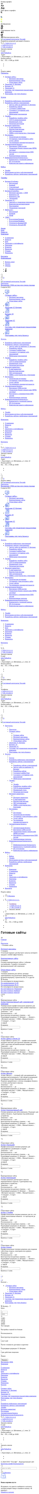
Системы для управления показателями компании (18, 1396)
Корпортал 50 (14, 195)
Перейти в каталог (7, 1492)
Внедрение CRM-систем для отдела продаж (18, 285)
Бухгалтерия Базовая (16, 219)
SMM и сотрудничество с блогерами (22, 133)
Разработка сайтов (15, 106)
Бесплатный (13, 183)
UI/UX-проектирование (17, 120)
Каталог (4, 1385)
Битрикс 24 (9, 86)
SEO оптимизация (15, 131)
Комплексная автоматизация (19, 204)
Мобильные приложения (18, 114)
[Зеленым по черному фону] (1, 22)
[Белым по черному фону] (1, 15)
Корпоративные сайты (17, 80)
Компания (5, 234)
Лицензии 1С (10, 88)
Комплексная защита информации (21, 163)
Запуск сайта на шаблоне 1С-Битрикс (22, 105)
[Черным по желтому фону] (1, 20)
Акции (3, 228)
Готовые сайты (10, 77)
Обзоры (8, 266)
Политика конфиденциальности (12, 1464)
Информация (6, 258)
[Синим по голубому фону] (1, 17)
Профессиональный (16, 189)
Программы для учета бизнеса (15, 94)
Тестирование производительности (21, 142)
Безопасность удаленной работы (20, 159)
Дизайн (8, 116)
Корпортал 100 (14, 196)
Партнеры (8, 245)
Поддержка (9, 135)
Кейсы (3, 167)
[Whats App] (6, 271)
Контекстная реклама (16, 129)
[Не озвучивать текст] (2, 35)
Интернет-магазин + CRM (18, 193)
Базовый (12, 185)
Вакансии (8, 249)
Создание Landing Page (17, 108)
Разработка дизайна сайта (18, 118)
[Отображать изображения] (2, 26)
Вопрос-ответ (10, 262)
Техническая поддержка (17, 137)
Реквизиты (9, 253)
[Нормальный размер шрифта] (2, 6)
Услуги (3, 97)
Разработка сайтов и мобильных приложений (21, 174)
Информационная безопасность (16, 158)
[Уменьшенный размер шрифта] (2, 4)
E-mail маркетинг (15, 127)
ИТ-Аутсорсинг (14, 161)
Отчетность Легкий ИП (17, 225)
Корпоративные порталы (18, 156)
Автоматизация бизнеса (13, 144)
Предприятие (14, 206)
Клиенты (8, 247)
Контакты (4, 256)
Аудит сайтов (14, 141)
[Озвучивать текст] (2, 33)
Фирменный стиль (15, 122)
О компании (9, 238)
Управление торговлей (17, 208)
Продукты (4, 73)
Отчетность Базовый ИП (18, 223)
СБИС (7, 217)
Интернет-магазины (16, 79)
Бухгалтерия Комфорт (17, 221)
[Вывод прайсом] (4, 994)
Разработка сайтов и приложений (17, 103)
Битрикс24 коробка (12, 191)
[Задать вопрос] (1, 1031)
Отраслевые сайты (15, 82)
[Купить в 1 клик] (2, 996)
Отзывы (8, 251)
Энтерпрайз (13, 198)
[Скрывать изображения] (2, 28)
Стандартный (14, 187)
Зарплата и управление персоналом (21, 202)
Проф (11, 215)
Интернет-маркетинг (12, 125)
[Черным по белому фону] (1, 13)
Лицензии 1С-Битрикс (13, 84)
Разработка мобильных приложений (18, 101)
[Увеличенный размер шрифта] (2, 8)
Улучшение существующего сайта (21, 139)
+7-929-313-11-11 (10, 43)
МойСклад (9, 210)
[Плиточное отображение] (1, 994)
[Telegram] (5, 269)
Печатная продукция (16, 123)
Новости (4, 232)
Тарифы (4, 178)
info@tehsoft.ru (6, 53)
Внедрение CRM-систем (18, 146)
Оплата (7, 264)
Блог (2, 230)
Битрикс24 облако (11, 181)
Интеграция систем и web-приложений (19, 172)
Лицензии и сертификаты (14, 243)
